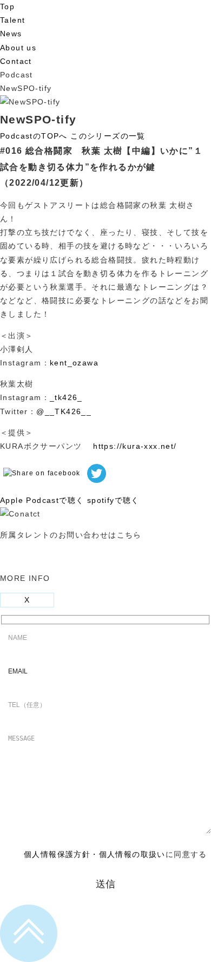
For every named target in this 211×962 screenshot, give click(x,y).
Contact (16, 61)
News (11, 33)
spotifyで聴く (113, 500)
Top (7, 6)
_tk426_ (66, 397)
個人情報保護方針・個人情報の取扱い (95, 854)
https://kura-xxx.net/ (134, 446)
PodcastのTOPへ (34, 136)
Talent (12, 20)
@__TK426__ (63, 411)
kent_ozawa (74, 362)
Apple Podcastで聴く (42, 500)
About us (18, 47)
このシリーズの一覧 (108, 136)
